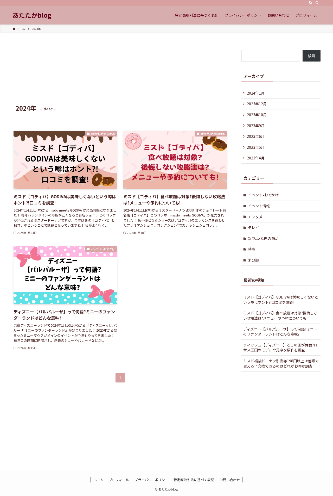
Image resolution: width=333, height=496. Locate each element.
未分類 (253, 260)
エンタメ (255, 216)
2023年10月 (257, 114)
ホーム (98, 479)
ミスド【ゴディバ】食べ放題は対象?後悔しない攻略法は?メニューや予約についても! (280, 315)
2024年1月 (256, 93)
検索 (311, 55)
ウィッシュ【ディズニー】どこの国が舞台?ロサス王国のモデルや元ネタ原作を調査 (280, 347)
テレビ (253, 227)
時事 (251, 249)
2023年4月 (256, 157)
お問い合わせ (230, 479)
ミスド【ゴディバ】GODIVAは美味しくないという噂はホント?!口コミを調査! (280, 299)
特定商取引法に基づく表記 (194, 479)
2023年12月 (257, 103)
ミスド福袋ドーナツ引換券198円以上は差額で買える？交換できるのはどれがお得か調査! (281, 363)
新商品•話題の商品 (263, 238)
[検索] (317, 3)
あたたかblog (32, 15)
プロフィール (119, 479)
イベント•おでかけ (263, 194)
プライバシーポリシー (151, 479)
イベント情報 (259, 205)
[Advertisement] (120, 408)
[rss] (310, 3)
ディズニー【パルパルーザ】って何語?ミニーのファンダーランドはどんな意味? (280, 331)
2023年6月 (256, 136)
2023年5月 (256, 147)
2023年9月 (256, 125)
